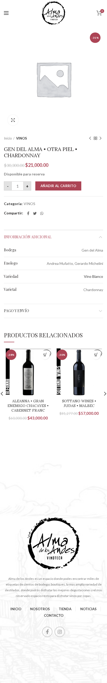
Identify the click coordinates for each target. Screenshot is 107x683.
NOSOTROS (40, 609)
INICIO (15, 609)
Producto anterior (90, 138)
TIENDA (65, 609)
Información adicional (27, 236)
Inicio (8, 138)
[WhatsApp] (41, 213)
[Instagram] (60, 632)
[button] (45, 354)
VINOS (21, 138)
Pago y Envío (16, 310)
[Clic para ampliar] (13, 120)
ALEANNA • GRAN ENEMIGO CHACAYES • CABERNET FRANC (28, 406)
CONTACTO (53, 615)
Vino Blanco (93, 276)
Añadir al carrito (58, 186)
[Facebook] (28, 213)
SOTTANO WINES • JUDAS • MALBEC (79, 403)
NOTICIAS (88, 609)
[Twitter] (34, 213)
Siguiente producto (100, 138)
